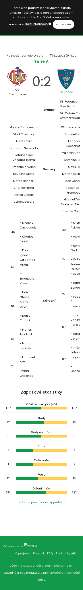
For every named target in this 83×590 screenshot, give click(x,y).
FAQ (50, 553)
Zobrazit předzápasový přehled (42, 502)
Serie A (41, 61)
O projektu (22, 553)
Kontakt (38, 553)
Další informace (36, 24)
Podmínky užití (66, 553)
